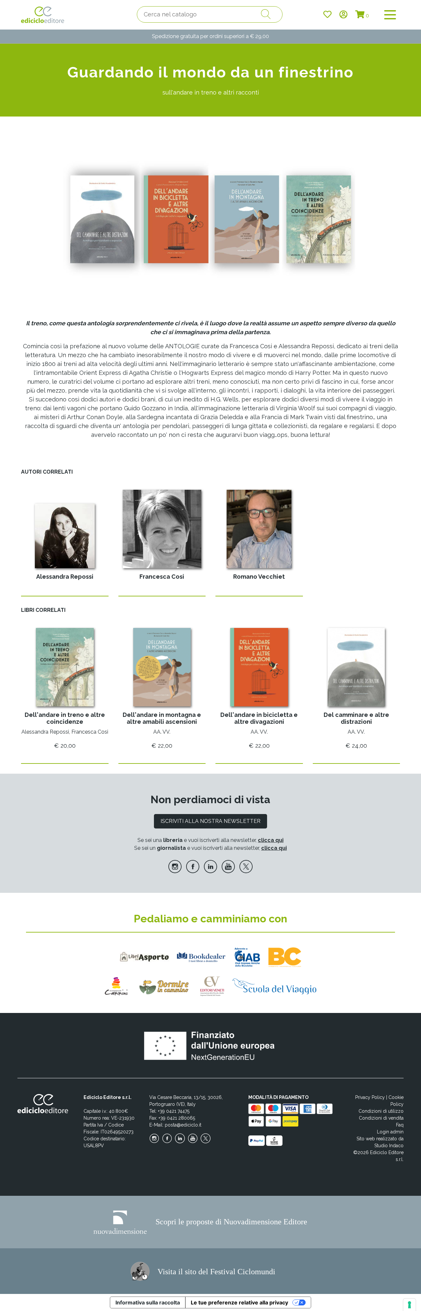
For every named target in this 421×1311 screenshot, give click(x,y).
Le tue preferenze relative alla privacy (239, 1302)
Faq (400, 1125)
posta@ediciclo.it (183, 1125)
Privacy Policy (370, 1097)
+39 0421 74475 (173, 1111)
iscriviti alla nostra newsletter (210, 821)
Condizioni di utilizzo (381, 1111)
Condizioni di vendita (381, 1118)
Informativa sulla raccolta (147, 1302)
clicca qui (271, 840)
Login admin (390, 1131)
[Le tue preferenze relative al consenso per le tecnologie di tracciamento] (409, 1305)
